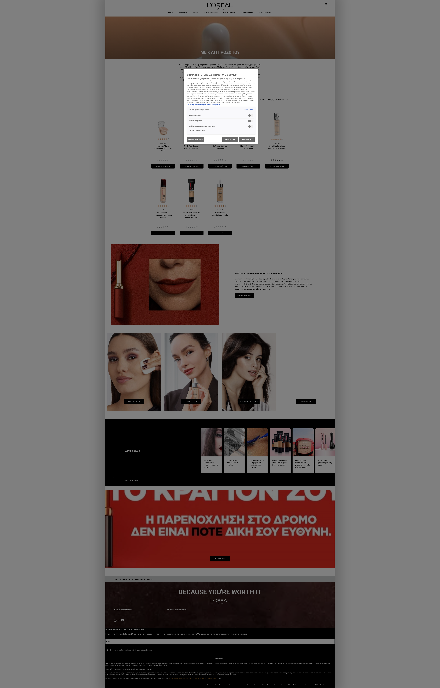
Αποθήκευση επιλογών (195, 139)
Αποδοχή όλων (247, 139)
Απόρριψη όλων (230, 139)
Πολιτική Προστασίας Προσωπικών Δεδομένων (204, 104)
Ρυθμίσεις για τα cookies (197, 130)
